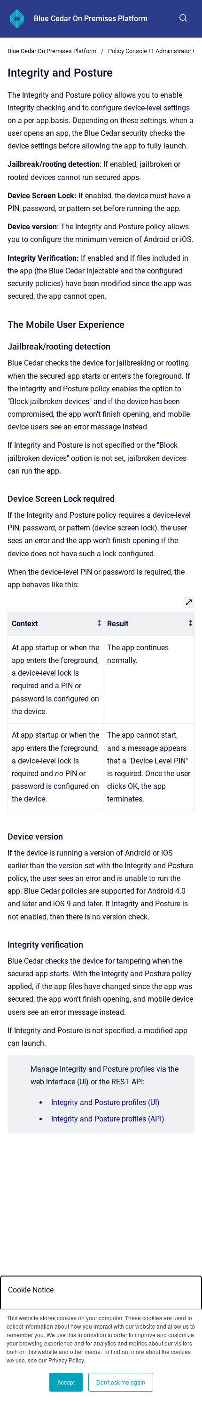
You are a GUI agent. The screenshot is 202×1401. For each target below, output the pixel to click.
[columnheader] (55, 624)
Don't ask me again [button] (120, 1382)
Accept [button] (66, 1382)
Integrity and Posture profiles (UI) (105, 1102)
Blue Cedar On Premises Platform (91, 18)
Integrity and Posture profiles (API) (107, 1118)
